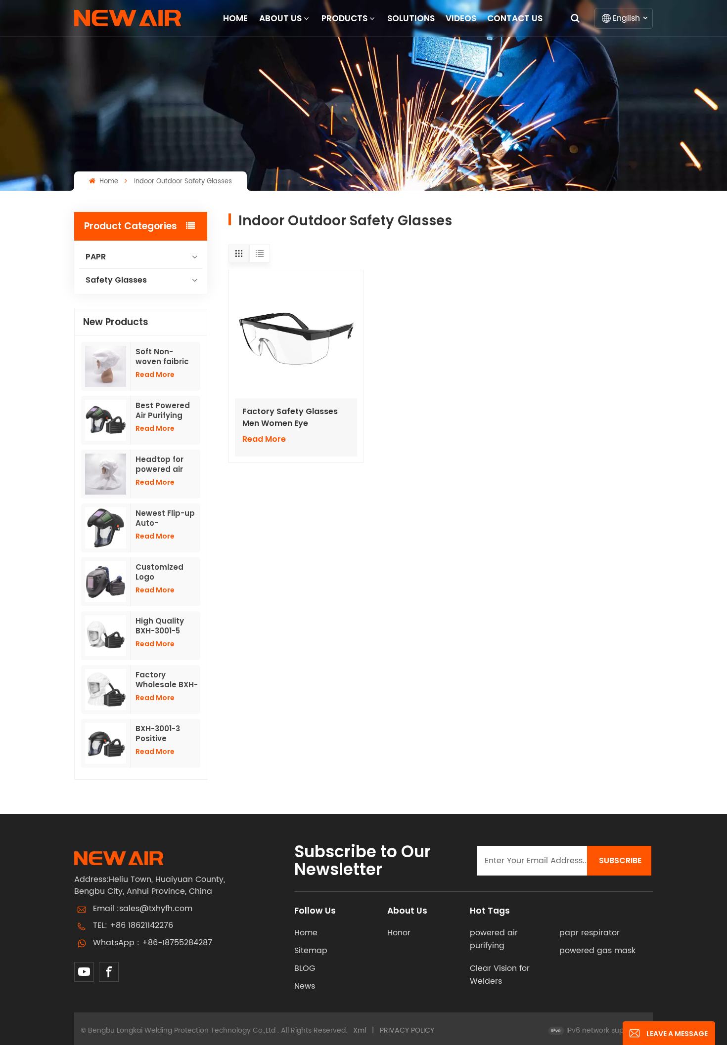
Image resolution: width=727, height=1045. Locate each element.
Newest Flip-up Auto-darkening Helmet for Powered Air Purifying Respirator (165, 518)
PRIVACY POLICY (407, 1030)
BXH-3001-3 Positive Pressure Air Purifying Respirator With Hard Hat (166, 734)
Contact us (515, 18)
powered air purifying (494, 939)
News (304, 986)
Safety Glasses (116, 280)
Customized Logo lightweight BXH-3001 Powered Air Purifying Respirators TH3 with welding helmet (166, 572)
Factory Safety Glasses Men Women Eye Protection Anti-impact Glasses (290, 417)
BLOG (304, 968)
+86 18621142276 (141, 925)
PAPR (96, 256)
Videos (461, 18)
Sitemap (310, 950)
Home (235, 18)
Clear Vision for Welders (500, 975)
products (344, 18)
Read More (155, 374)
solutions (411, 18)
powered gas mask (597, 950)
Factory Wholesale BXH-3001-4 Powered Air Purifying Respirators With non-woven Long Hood (167, 680)
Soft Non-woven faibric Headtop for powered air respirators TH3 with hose (166, 357)
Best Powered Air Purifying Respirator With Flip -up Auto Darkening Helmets (166, 410)
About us (280, 18)
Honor (398, 932)
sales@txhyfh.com (155, 908)
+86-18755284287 (177, 942)
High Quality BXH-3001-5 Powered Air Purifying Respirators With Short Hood (160, 626)
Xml (359, 1030)
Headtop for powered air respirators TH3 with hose (166, 464)
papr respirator (589, 932)
